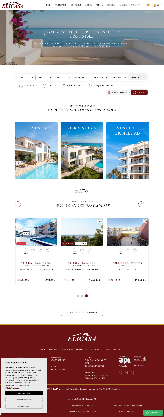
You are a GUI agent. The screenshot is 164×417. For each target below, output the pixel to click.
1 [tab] (78, 296)
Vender (99, 5)
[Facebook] (121, 371)
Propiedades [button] (60, 5)
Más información (12, 388)
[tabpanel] (36, 251)
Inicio (48, 5)
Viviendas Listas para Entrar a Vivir (82, 411)
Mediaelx (116, 389)
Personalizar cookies (24, 400)
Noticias (123, 5)
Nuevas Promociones (127, 411)
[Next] (139, 201)
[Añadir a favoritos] (53, 221)
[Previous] (15, 201)
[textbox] (22, 77)
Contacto (135, 5)
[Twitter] (133, 371)
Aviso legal (64, 389)
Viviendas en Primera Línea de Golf (127, 405)
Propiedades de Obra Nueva (82, 405)
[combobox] (26, 77)
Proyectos (76, 5)
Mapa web (93, 389)
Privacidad (74, 389)
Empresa (88, 5)
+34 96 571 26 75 (59, 360)
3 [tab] (86, 295)
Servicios (110, 5)
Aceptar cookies (24, 393)
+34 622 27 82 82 (59, 369)
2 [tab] (82, 296)
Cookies (83, 389)
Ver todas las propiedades (82, 312)
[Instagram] (127, 371)
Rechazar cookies (24, 406)
